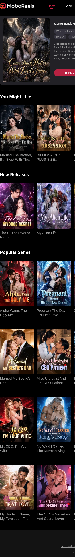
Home (52, 6)
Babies (60, 36)
